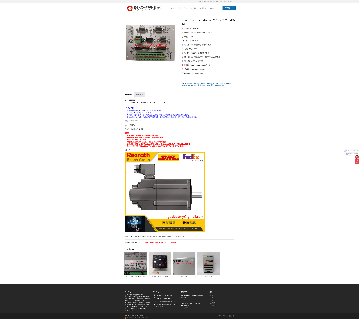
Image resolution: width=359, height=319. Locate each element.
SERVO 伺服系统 (219, 85)
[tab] (128, 94)
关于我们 (193, 8)
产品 (179, 8)
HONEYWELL (186, 85)
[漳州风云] (144, 8)
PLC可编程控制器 (195, 85)
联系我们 (203, 8)
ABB (210, 83)
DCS (220, 83)
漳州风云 (142, 316)
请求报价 (228, 8)
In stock (203, 83)
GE (230, 83)
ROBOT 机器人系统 (207, 85)
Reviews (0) (139, 95)
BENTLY (215, 83)
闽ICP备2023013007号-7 (132, 316)
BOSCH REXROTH (194, 83)
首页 (172, 8)
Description (128, 95)
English (211, 8)
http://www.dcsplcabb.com (154, 242)
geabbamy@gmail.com (168, 301)
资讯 (185, 8)
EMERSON (225, 83)
